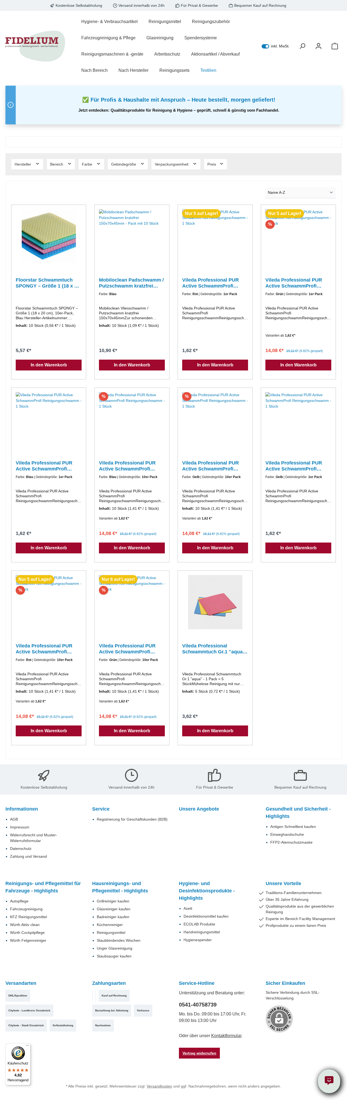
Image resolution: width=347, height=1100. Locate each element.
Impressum (19, 827)
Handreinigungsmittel (202, 932)
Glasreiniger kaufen (113, 909)
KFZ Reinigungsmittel (28, 917)
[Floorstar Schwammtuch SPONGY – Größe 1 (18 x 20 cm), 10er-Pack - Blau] (49, 236)
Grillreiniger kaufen (113, 901)
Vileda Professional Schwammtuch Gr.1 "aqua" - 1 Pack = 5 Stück (215, 649)
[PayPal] (92, 996)
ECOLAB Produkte (199, 924)
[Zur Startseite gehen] (35, 46)
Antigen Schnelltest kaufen (293, 826)
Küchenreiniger (110, 924)
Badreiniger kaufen (113, 917)
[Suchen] (302, 46)
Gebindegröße (124, 164)
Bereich (57, 164)
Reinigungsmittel (111, 932)
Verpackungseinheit (172, 164)
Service (101, 809)
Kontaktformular (226, 1035)
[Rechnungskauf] (95, 996)
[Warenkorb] (335, 46)
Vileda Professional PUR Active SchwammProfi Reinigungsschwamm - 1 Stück (210, 283)
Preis (212, 164)
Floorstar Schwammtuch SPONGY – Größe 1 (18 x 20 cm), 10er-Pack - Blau (48, 283)
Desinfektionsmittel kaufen (206, 916)
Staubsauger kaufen (114, 956)
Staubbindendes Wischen (118, 940)
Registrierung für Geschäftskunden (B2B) (132, 819)
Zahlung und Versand (28, 856)
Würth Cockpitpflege (27, 932)
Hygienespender (198, 940)
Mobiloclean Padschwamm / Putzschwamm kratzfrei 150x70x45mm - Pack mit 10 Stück (131, 283)
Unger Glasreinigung (114, 948)
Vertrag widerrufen (199, 1053)
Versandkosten (159, 1086)
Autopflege (19, 901)
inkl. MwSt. (275, 46)
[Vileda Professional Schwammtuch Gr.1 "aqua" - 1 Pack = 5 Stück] (215, 602)
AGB (14, 819)
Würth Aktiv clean (25, 924)
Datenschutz (20, 848)
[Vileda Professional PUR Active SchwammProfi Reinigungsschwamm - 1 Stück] (215, 236)
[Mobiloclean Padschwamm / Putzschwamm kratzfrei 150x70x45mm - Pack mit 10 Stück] (132, 236)
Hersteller (23, 164)
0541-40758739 (198, 1005)
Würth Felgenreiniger (28, 940)
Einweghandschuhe (287, 834)
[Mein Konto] (318, 46)
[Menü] (27, 1046)
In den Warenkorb (49, 365)
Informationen (21, 809)
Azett (188, 908)
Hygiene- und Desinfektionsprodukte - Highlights (207, 891)
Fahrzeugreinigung (26, 909)
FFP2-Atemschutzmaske (291, 842)
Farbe (87, 164)
